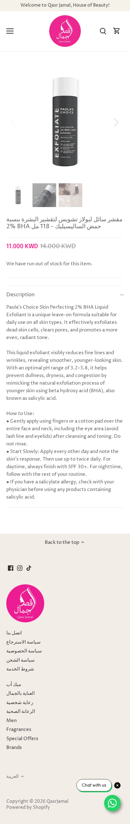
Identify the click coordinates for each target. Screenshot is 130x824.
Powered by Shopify (28, 807)
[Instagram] (19, 567)
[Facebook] (10, 567)
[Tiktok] (29, 567)
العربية (12, 776)
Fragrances (18, 729)
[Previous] (14, 122)
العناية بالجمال (20, 693)
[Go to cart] (117, 31)
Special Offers (22, 738)
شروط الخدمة (20, 669)
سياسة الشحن (20, 660)
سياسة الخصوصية (24, 651)
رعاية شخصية (19, 702)
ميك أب (13, 684)
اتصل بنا (14, 633)
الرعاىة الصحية (20, 711)
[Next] (116, 122)
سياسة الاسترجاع (23, 642)
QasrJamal (57, 801)
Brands (14, 747)
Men (11, 720)
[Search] (103, 31)
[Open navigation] (10, 31)
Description (20, 295)
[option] (65, 122)
